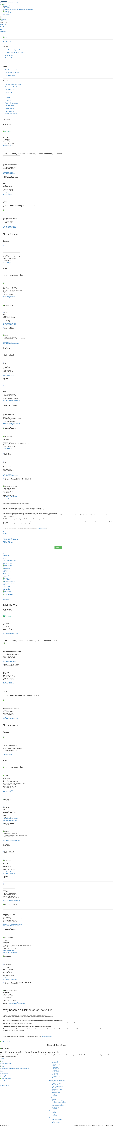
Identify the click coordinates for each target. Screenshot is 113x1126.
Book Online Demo (8, 42)
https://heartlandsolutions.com (9, 227)
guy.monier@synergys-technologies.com (11, 423)
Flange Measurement (11, 103)
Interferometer (9, 55)
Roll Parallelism (9, 106)
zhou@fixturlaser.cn (7, 342)
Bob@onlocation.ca (7, 262)
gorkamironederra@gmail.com (11, 401)
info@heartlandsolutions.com (9, 226)
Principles (11, 6)
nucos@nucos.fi (6, 373)
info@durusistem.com (7, 448)
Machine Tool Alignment (12, 50)
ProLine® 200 (55, 1071)
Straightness (55, 1062)
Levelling (7, 98)
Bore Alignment (9, 108)
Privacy (7, 1076)
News (8, 7)
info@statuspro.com (42, 528)
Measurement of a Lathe (58, 1105)
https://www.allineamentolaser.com (10, 475)
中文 (1, 29)
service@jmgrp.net (7, 193)
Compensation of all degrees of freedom (62, 1101)
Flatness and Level (11, 87)
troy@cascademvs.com (8, 145)
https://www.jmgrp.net (8, 194)
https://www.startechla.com (9, 173)
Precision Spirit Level (11, 58)
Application (54, 1099)
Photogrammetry (10, 111)
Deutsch (2, 27)
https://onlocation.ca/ (7, 263)
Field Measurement (11, 70)
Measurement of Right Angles (59, 1104)
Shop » (58, 548)
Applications (6, 555)
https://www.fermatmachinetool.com (15, 498)
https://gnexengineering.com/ (9, 324)
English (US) (3, 24)
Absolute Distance (56, 1085)
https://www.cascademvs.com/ (9, 147)
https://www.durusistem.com (9, 449)
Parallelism (8, 92)
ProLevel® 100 (55, 1068)
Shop (8, 14)
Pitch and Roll (9, 100)
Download (54, 1078)
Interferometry (9, 95)
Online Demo (6, 532)
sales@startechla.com (8, 172)
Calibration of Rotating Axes (59, 1102)
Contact (10, 13)
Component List (56, 1076)
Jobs (8, 11)
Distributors (6, 599)
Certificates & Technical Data (25, 9)
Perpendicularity (10, 89)
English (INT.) (3, 20)
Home (5, 1061)
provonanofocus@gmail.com (9, 296)
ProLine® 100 (55, 1070)
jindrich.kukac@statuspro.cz (12, 496)
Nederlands (3, 31)
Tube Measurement (11, 114)
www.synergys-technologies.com (10, 425)
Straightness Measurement (13, 84)
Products (5, 533)
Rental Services (10, 75)
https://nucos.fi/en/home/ (8, 375)
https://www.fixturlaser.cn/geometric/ (11, 343)
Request (2, 1058)
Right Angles (55, 1067)
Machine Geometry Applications (15, 52)
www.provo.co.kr (6, 297)
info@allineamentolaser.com (9, 474)
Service (5, 554)
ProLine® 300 (55, 1073)
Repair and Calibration (12, 72)
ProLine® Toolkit (56, 1075)
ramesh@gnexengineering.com (9, 323)
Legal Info (8, 1078)
